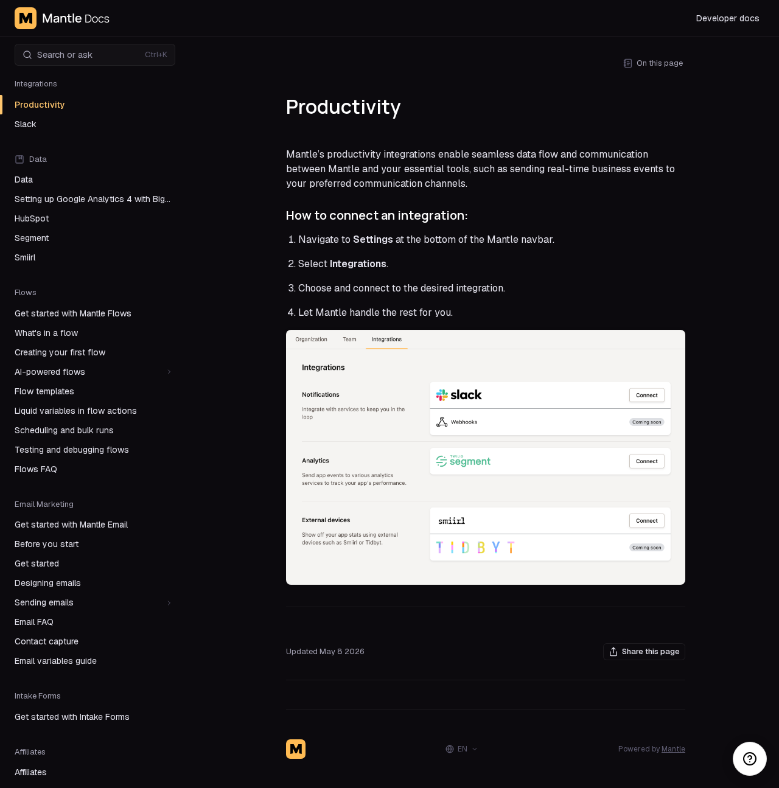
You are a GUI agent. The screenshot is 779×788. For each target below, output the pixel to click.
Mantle (673, 749)
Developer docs (728, 18)
